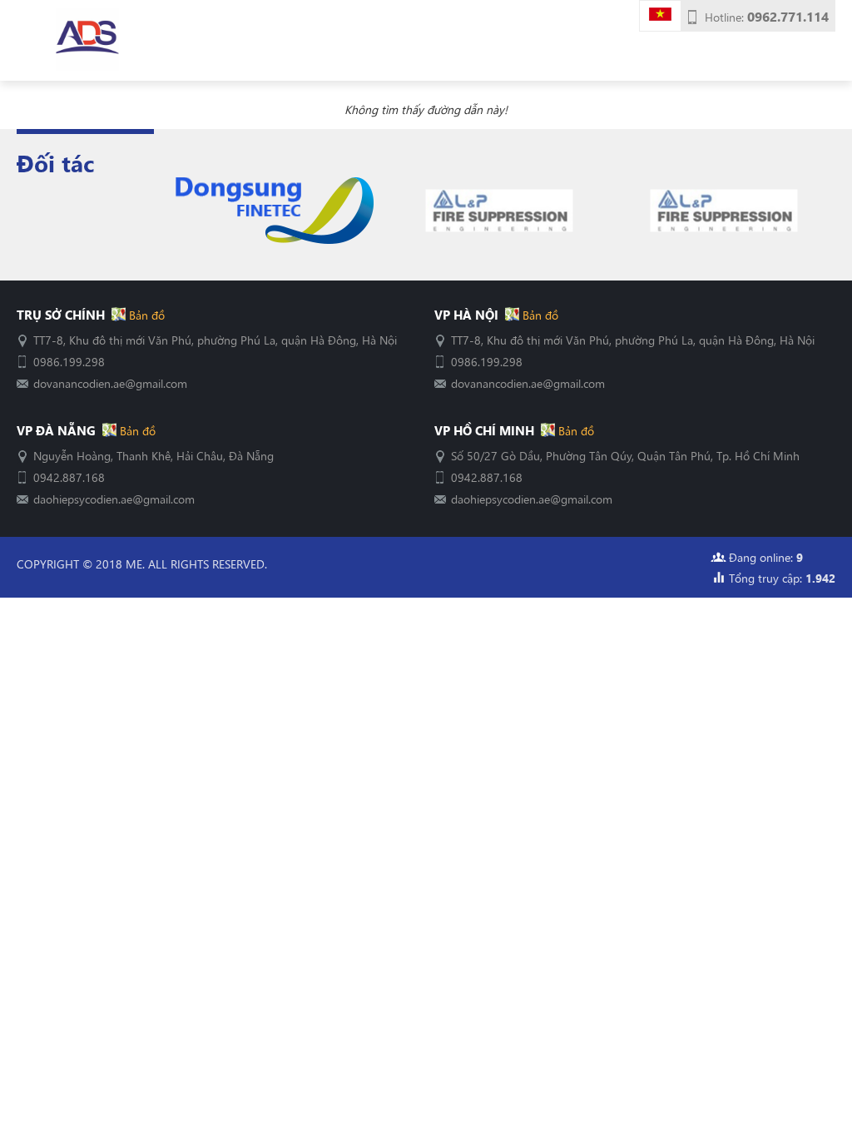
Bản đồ (145, 314)
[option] (275, 211)
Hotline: (767, 16)
